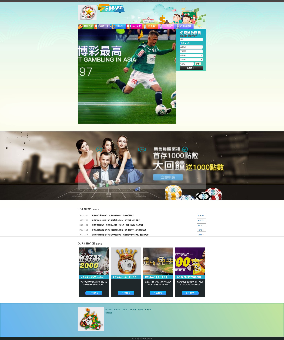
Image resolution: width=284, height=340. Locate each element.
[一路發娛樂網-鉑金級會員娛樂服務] (127, 76)
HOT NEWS (88, 209)
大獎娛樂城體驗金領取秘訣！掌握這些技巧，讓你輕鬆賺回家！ (113, 229)
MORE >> (201, 214)
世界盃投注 (108, 313)
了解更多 (94, 293)
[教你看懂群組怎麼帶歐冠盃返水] (126, 261)
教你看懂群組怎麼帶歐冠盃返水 (127, 277)
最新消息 (104, 26)
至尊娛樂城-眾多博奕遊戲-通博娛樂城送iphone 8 (102, 277)
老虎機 (151, 26)
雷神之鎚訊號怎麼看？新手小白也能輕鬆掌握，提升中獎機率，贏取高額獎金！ (119, 219)
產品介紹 (88, 26)
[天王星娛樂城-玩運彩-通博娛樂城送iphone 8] (158, 261)
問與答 (119, 26)
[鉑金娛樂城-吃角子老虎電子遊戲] (87, 12)
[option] (127, 76)
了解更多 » (142, 181)
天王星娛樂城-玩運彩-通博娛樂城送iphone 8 (164, 277)
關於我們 (136, 26)
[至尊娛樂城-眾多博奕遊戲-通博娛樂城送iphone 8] (94, 261)
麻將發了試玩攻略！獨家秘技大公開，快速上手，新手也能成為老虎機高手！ (118, 214)
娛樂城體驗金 (185, 27)
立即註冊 (168, 26)
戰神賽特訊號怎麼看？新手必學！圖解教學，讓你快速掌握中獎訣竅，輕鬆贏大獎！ (120, 224)
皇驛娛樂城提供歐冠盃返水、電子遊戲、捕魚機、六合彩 (202, 277)
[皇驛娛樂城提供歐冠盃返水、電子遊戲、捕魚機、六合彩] (190, 261)
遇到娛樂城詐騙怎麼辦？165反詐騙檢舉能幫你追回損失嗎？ (112, 234)
